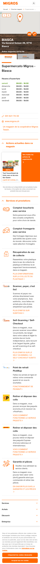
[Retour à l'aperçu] (8, 15)
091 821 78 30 (12, 115)
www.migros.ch (12, 121)
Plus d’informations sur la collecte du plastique (23, 276)
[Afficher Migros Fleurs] (26, 56)
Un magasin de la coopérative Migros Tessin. (20, 128)
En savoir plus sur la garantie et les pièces (24, 487)
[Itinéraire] (29, 35)
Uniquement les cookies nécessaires (20, 555)
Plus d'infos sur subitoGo (21, 311)
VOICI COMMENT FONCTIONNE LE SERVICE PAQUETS (24, 418)
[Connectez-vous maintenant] (34, 3)
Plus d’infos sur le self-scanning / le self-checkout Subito (24, 355)
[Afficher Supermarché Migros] (8, 56)
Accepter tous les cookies (20, 560)
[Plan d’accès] (34, 35)
